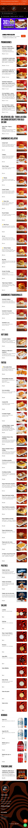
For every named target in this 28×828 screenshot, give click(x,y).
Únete (23, 36)
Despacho (3, 799)
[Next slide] (26, 24)
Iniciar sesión (3, 818)
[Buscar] (1, 16)
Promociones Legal (5, 797)
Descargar (24, 1)
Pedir (2, 815)
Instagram (3, 808)
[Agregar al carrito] (25, 54)
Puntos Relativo (4, 816)
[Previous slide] (2, 24)
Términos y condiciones (6, 801)
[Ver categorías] (26, 16)
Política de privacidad (5, 803)
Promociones (6, 16)
